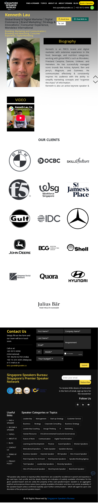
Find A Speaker (32, 3)
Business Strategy (72, 424)
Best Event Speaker (76, 469)
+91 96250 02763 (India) (18, 357)
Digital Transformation (63, 439)
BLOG (11, 443)
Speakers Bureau (66, 449)
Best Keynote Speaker (57, 469)
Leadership (27, 418)
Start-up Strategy (56, 418)
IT (60, 429)
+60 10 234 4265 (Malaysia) (19, 359)
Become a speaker (12, 428)
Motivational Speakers (32, 449)
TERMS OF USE (11, 455)
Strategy (37, 424)
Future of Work (29, 439)
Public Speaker (50, 449)
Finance (51, 444)
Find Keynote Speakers (57, 459)
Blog (76, 3)
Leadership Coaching (31, 429)
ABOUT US (13, 438)
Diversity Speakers (64, 464)
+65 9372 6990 (82, 7)
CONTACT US (11, 448)
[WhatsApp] (92, 8)
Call (62, 23)
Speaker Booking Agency (79, 459)
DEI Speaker (62, 454)
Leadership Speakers (45, 464)
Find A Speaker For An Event (34, 459)
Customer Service (74, 418)
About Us (52, 3)
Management (41, 418)
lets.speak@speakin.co (63, 7)
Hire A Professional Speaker (34, 469)
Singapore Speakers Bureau (60, 498)
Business (26, 424)
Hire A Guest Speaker (78, 454)
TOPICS (11, 434)
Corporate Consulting (53, 424)
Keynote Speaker (47, 454)
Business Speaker (30, 454)
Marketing (69, 429)
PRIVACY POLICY (11, 462)
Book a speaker (86, 3)
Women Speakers (81, 444)
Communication (45, 439)
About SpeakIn (65, 3)
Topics (44, 3)
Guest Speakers (64, 444)
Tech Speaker (28, 464)
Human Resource (30, 434)
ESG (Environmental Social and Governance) (58, 434)
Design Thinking (49, 429)
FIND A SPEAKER (10, 421)
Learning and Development (33, 444)
